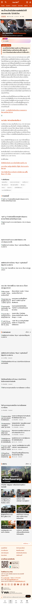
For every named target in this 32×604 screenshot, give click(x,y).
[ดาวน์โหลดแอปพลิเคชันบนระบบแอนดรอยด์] (14, 567)
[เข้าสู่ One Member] (30, 2)
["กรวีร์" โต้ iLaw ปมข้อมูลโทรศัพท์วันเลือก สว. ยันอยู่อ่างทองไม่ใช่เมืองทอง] (6, 323)
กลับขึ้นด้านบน (25, 543)
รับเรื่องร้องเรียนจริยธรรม (21, 553)
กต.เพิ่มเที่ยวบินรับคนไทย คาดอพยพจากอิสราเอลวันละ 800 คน (14, 111)
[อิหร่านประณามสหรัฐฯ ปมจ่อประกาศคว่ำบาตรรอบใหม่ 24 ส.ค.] (6, 433)
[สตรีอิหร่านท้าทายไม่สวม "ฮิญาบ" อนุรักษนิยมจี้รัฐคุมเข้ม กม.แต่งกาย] (16, 252)
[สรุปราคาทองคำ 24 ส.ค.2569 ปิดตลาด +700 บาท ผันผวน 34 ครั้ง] (16, 229)
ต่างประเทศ (4, 16)
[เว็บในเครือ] (2, 2)
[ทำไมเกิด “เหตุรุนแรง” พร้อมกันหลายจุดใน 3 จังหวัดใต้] (16, 474)
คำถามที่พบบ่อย (4, 550)
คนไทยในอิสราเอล (18, 187)
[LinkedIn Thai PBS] (27, 584)
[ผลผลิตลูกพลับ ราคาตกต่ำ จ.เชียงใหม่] (8, 525)
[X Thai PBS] (5, 584)
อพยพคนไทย (4, 182)
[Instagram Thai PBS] (8, 584)
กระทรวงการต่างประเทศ (14, 182)
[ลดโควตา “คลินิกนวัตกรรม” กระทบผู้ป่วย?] (24, 493)
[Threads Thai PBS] (12, 584)
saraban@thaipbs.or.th (20, 581)
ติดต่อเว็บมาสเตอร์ (20, 550)
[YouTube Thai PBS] (18, 584)
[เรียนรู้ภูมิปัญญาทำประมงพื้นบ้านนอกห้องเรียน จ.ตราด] (8, 493)
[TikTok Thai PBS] (21, 584)
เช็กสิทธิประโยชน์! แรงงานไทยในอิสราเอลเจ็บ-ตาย (14, 163)
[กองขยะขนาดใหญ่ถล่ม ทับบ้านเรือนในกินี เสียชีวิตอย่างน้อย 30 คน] (6, 418)
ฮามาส (3, 187)
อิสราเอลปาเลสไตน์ (14, 185)
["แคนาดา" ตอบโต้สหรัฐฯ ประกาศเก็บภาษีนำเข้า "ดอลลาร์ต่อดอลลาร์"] (6, 448)
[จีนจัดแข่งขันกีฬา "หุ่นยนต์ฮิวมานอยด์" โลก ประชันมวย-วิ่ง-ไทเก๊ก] (6, 425)
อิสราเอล (22, 185)
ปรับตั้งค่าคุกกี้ (19, 555)
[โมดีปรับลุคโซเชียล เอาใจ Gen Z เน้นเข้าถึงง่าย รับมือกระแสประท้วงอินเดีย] (16, 369)
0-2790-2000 (6, 578)
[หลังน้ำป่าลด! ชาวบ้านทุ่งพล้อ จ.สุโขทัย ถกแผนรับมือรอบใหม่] (24, 509)
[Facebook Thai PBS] (2, 584)
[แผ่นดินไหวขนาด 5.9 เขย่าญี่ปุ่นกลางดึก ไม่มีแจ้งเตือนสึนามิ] (6, 440)
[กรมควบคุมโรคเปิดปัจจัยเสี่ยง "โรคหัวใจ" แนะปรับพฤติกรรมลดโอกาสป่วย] (6, 308)
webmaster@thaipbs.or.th (12, 579)
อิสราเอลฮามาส (5, 185)
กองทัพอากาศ (25, 182)
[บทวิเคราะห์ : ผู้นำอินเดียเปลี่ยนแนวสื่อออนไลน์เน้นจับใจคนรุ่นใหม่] (24, 525)
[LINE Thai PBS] (15, 584)
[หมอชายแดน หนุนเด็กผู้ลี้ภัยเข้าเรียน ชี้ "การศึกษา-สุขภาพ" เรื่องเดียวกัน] (6, 301)
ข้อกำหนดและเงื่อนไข (20, 548)
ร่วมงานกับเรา (4, 555)
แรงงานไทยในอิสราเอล (6, 190)
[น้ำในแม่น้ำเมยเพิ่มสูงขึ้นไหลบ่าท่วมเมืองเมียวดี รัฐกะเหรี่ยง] (6, 455)
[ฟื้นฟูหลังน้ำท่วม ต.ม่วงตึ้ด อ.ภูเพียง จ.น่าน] (8, 509)
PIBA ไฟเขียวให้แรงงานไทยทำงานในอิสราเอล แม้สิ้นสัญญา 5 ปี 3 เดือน (14, 173)
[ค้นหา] (5, 2)
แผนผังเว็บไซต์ (4, 548)
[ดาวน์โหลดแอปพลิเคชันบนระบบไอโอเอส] (14, 563)
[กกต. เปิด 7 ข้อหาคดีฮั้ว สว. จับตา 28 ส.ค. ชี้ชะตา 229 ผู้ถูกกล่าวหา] (16, 275)
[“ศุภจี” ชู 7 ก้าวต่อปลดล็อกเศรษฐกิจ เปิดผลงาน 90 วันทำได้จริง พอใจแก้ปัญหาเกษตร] (16, 206)
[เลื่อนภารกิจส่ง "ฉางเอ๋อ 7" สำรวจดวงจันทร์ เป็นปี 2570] (6, 293)
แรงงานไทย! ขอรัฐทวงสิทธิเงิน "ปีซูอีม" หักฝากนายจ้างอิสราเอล (15, 167)
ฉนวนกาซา (9, 187)
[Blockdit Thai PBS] (24, 584)
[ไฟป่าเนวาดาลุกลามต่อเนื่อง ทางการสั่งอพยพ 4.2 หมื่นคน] (16, 395)
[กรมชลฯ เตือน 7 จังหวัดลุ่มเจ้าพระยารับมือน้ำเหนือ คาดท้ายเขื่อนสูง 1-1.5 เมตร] (6, 316)
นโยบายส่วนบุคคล (4, 553)
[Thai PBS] (15, 2)
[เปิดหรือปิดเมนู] (27, 2)
